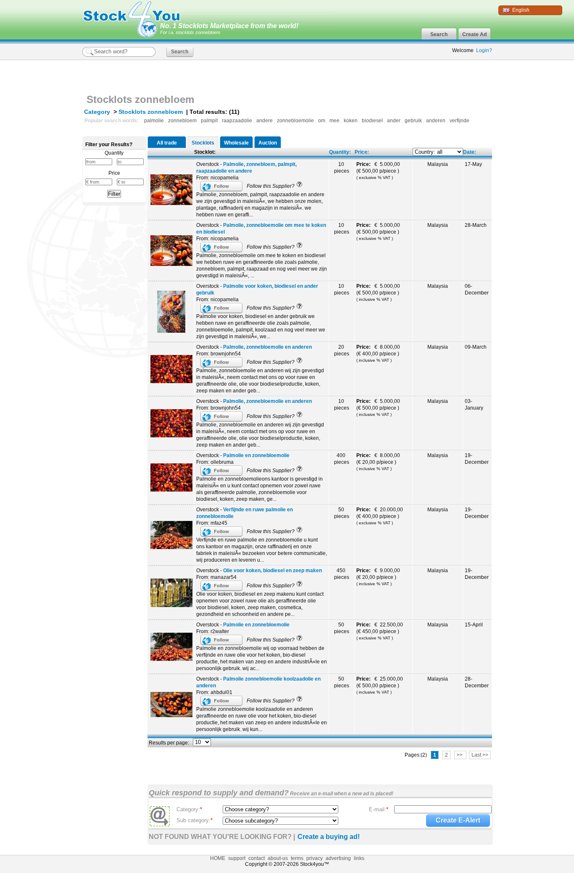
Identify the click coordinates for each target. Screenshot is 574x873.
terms (297, 858)
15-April (474, 625)
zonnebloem (182, 121)
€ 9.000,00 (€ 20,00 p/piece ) (378, 577)
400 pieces (341, 458)
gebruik (413, 121)
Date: (469, 152)
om (321, 121)
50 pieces (341, 513)
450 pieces (341, 574)
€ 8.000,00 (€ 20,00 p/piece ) (378, 461)
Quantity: (340, 152)
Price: (362, 152)
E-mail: (378, 809)
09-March (476, 347)
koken (351, 121)
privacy (314, 858)
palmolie (154, 121)
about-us (278, 858)
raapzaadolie (237, 121)
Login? (484, 50)
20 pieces (341, 350)
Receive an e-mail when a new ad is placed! (341, 794)
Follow (221, 186)
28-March (476, 225)
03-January (474, 404)
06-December (477, 289)
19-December (477, 458)
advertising (338, 858)
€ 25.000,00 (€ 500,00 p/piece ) (380, 685)
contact (256, 858)
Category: (189, 809)
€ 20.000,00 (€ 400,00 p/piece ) (380, 516)
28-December (477, 682)
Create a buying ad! (329, 836)
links (359, 858)
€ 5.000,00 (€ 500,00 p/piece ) (379, 170)
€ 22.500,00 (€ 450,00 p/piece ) (380, 631)
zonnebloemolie (295, 121)
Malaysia (437, 164)
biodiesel (372, 121)
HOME (217, 858)
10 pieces (341, 167)
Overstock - (246, 167)
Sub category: (194, 820)
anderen (435, 121)
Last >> (479, 755)
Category (97, 111)
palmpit (209, 121)
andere (264, 121)
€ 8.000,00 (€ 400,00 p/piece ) (379, 353)
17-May (473, 164)
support (236, 858)
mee (334, 121)
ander (393, 121)
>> (460, 755)
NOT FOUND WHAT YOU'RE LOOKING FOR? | (222, 836)
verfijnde (459, 121)
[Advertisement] (393, 74)
